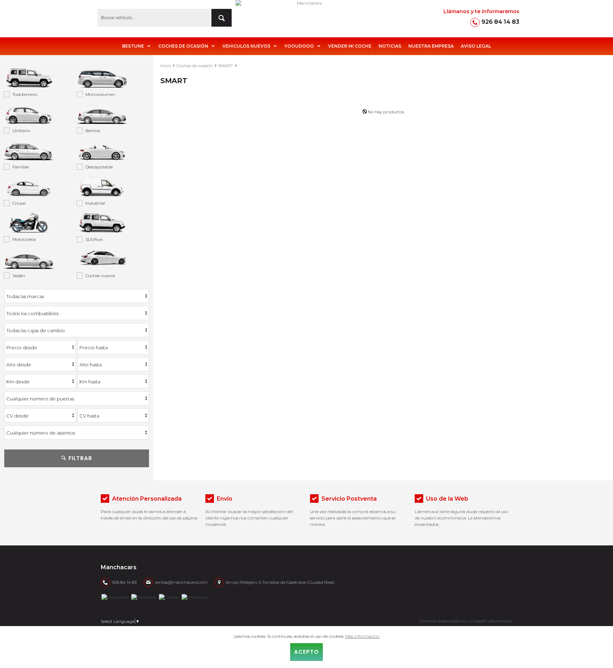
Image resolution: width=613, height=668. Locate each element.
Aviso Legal (476, 46)
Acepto (306, 652)
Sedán (18, 275)
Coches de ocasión (183, 46)
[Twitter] (169, 596)
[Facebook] (143, 596)
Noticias (390, 46)
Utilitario (21, 130)
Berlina (92, 130)
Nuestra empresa (431, 46)
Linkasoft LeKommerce (490, 621)
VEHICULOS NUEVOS (246, 46)
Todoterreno (24, 94)
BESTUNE (133, 46)
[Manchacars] (306, 18)
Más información (362, 636)
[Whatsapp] (195, 596)
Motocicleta (24, 239)
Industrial (95, 203)
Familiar (20, 166)
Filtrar (79, 458)
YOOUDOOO (299, 46)
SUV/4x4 (94, 239)
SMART (225, 65)
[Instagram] (115, 596)
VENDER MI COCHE (349, 46)
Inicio (165, 65)
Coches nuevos (100, 275)
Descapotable (99, 166)
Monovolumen (100, 94)
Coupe (19, 203)
